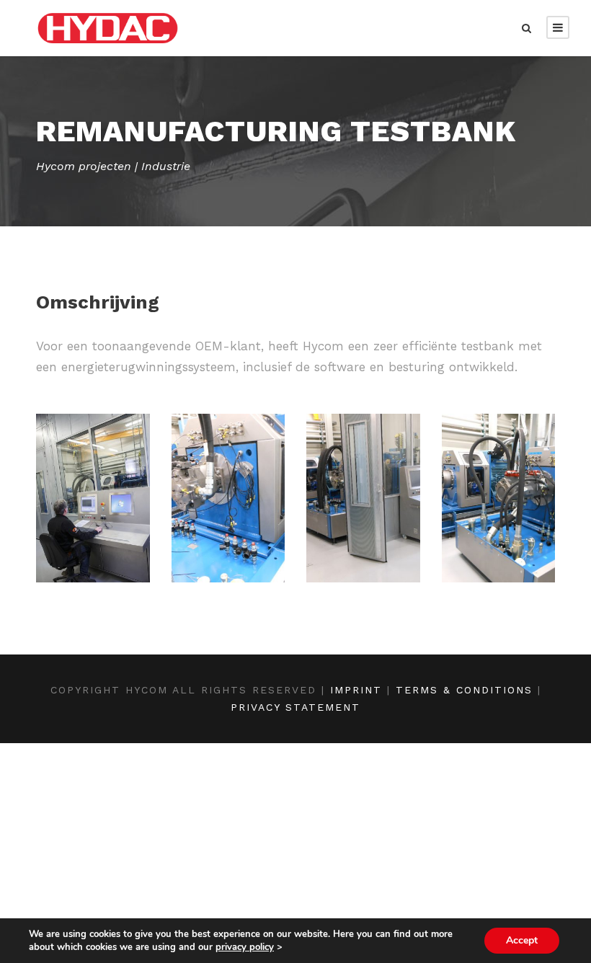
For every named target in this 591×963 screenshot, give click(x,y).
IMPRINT (356, 690)
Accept (522, 940)
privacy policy (244, 947)
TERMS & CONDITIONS (464, 690)
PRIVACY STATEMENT (295, 707)
